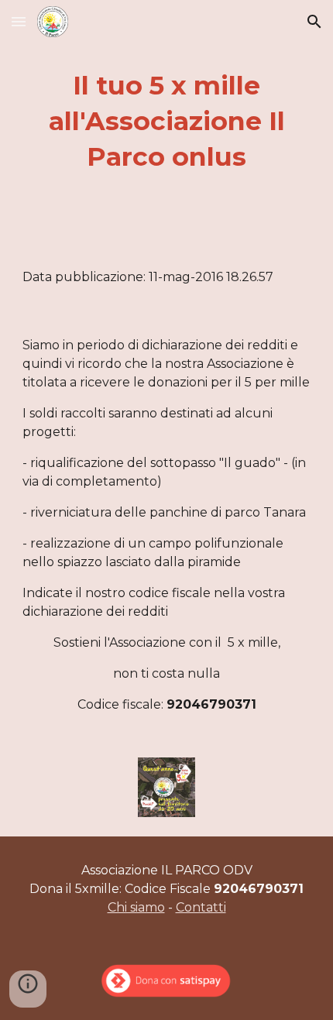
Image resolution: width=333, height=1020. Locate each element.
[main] (167, 121)
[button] (18, 21)
